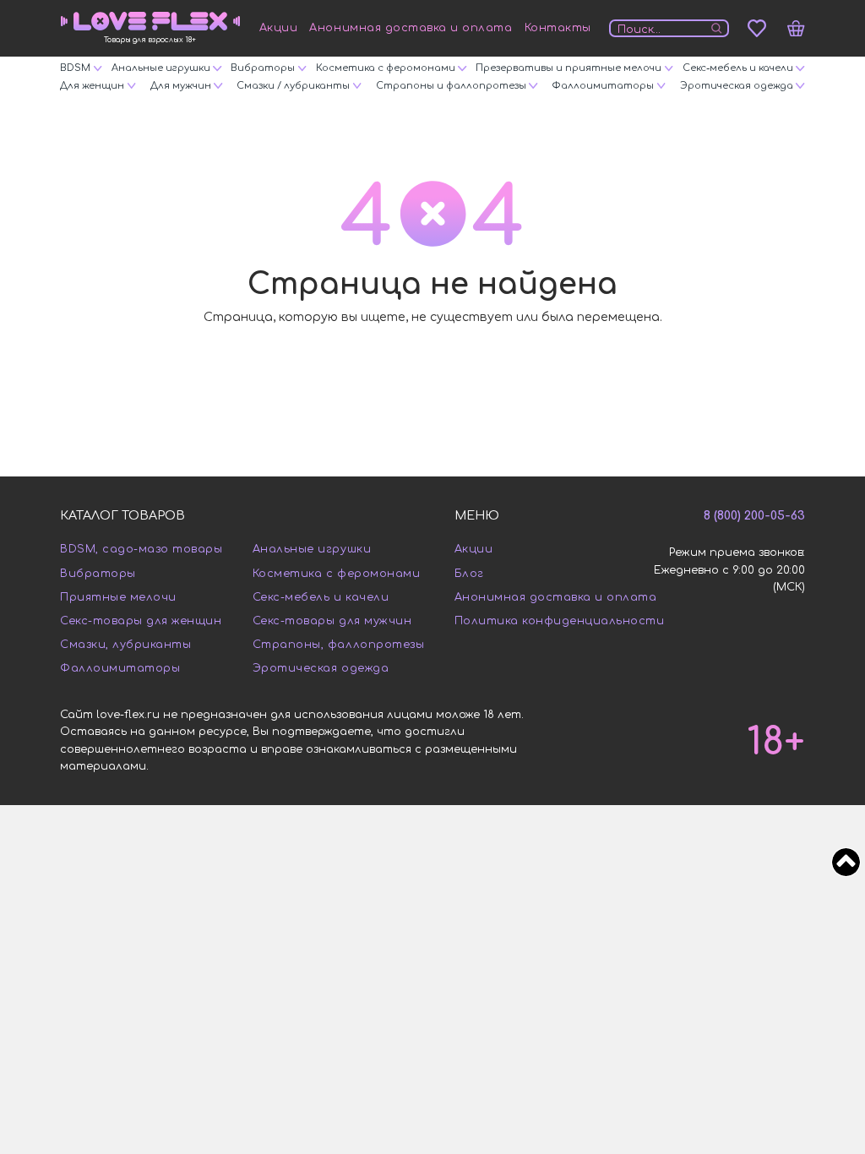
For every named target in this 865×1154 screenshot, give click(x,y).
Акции (278, 28)
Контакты (558, 28)
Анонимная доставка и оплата (410, 28)
